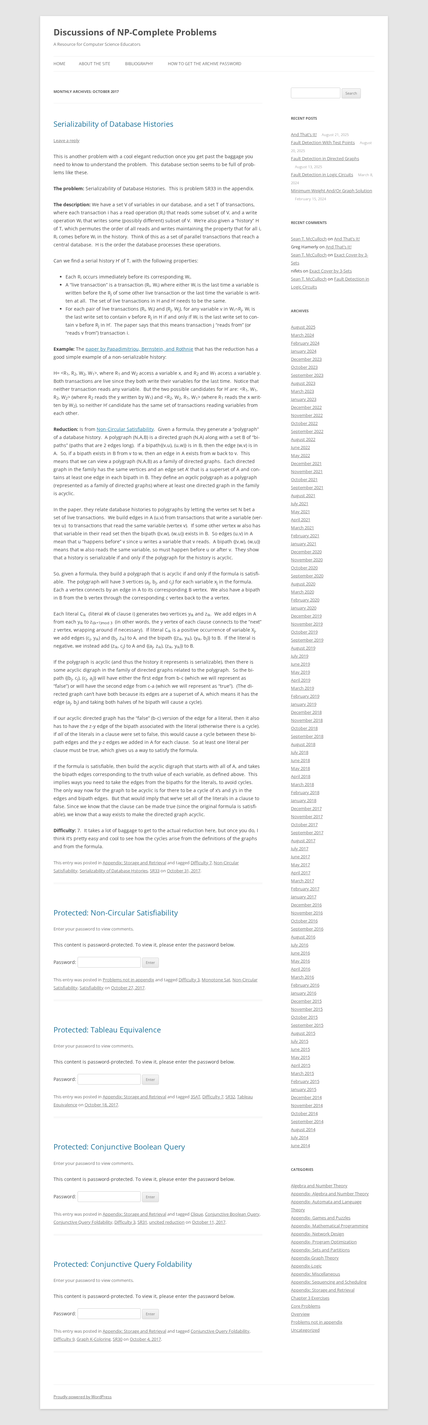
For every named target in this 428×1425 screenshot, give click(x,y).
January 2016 (303, 993)
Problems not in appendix (128, 980)
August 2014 (303, 1129)
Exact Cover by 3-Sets (330, 271)
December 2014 (306, 1097)
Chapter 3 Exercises (310, 1298)
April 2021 (300, 520)
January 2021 (303, 544)
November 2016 (307, 913)
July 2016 (299, 945)
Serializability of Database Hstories (114, 871)
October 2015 (304, 1017)
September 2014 (307, 1121)
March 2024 (302, 335)
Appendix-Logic (306, 1266)
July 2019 (299, 656)
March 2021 (302, 528)
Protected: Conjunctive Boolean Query (119, 1146)
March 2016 (302, 977)
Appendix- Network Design (317, 1234)
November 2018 (307, 720)
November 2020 (307, 560)
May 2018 (300, 768)
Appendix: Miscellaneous (315, 1274)
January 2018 (303, 800)
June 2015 (300, 1049)
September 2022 (307, 431)
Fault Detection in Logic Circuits (322, 175)
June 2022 (300, 447)
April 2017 (300, 873)
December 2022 (306, 407)
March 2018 (302, 784)
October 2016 (304, 921)
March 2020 (302, 592)
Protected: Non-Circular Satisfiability (116, 912)
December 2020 (306, 552)
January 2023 (303, 399)
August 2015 (303, 1033)
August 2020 (303, 584)
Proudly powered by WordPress (83, 1397)
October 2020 (304, 568)
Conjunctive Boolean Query (232, 1214)
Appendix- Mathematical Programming (329, 1226)
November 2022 (307, 415)
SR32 (230, 1097)
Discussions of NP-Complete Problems (135, 32)
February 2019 (305, 696)
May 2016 (300, 961)
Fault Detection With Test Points (323, 142)
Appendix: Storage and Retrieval (134, 863)
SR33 (154, 871)
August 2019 (303, 648)
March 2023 (302, 391)
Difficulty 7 (201, 863)
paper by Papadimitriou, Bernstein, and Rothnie (139, 349)
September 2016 (307, 929)
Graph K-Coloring (94, 1339)
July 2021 (299, 504)
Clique (197, 1214)
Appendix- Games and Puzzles (320, 1218)
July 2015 (299, 1041)
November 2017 (307, 816)
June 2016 (300, 953)
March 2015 (302, 1073)
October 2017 (304, 824)
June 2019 (300, 664)
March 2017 (302, 881)
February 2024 (305, 343)
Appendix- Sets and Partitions (320, 1250)
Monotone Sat (216, 980)
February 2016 (305, 985)
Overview (300, 1314)
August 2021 (303, 495)
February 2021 (305, 536)
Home (60, 64)
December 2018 (306, 712)
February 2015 (305, 1081)
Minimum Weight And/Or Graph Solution (331, 191)
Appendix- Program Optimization (324, 1242)
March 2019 (302, 688)
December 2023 (306, 359)
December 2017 (306, 808)
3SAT (195, 1097)
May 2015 (300, 1057)
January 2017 (303, 897)
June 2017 (300, 857)
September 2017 (307, 833)
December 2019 (306, 616)
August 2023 (303, 383)
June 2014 (300, 1145)
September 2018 (307, 736)
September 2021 (307, 487)
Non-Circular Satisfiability (125, 429)
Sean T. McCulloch (309, 239)
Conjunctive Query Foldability (83, 1222)
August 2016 (303, 937)
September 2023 (307, 375)
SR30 (117, 1339)
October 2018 (304, 728)
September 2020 (307, 576)
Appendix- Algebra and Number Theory (330, 1194)
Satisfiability (92, 988)
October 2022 (304, 423)
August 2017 (303, 841)
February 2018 (305, 792)
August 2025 (303, 327)
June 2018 (300, 760)
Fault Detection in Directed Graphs (325, 158)
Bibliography (139, 64)
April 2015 (300, 1065)
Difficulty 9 (64, 1339)
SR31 (142, 1222)
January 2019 (303, 704)
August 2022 (303, 439)
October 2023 (304, 367)
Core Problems (305, 1306)
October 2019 (304, 632)
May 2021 (300, 512)
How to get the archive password (204, 64)
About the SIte (94, 64)
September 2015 (307, 1025)
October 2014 (304, 1113)
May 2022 (300, 455)
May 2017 (300, 865)
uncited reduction (167, 1222)
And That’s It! (304, 134)
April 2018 (300, 776)
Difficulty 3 (189, 980)
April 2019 (300, 680)
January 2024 (303, 351)
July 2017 (299, 849)
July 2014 (299, 1137)
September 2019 (307, 640)
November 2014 (307, 1105)
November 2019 (307, 624)
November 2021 (307, 471)
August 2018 (303, 744)
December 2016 (306, 905)
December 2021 (306, 463)
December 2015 (306, 1001)
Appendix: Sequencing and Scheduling (328, 1282)
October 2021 (304, 479)
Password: (66, 962)
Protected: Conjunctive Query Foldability (123, 1264)
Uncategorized (305, 1330)
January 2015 (303, 1089)
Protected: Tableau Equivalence (107, 1029)
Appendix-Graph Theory (315, 1258)
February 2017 (305, 889)
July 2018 (299, 752)
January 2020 (303, 608)
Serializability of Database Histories (113, 124)
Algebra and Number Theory (319, 1186)
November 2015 (307, 1009)
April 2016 (300, 969)
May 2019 (300, 672)
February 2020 (305, 600)
